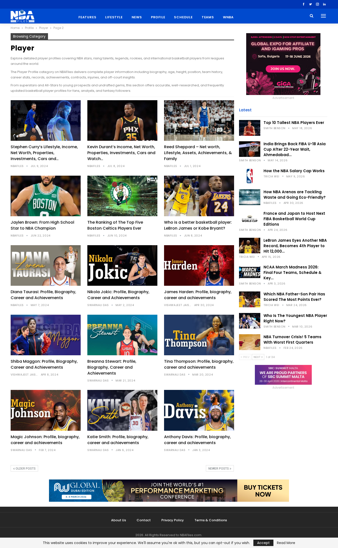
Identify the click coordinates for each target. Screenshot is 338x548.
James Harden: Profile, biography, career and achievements (198, 295)
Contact (144, 520)
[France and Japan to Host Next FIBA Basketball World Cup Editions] (249, 219)
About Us (118, 520)
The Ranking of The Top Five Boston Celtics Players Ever (115, 225)
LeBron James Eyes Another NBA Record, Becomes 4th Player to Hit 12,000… (295, 246)
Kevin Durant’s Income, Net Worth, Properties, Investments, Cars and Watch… (121, 153)
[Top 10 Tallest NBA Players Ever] (249, 128)
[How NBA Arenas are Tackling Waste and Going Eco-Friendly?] (249, 197)
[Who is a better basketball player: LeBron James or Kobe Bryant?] (199, 196)
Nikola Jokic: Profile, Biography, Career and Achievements (118, 295)
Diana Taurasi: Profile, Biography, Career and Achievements (43, 295)
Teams (208, 17)
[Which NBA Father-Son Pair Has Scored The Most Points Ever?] (249, 299)
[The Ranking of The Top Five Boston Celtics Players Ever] (122, 196)
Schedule (183, 17)
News (137, 17)
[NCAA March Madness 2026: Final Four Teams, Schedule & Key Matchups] (249, 272)
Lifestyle (113, 17)
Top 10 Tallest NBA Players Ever (294, 122)
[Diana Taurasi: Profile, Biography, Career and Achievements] (46, 265)
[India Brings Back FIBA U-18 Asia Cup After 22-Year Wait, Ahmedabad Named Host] (249, 149)
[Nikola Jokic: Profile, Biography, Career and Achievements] (122, 265)
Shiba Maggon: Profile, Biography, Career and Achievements (44, 364)
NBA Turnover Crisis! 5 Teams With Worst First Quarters (292, 339)
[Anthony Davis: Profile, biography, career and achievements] (199, 410)
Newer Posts (219, 468)
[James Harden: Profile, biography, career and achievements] (199, 265)
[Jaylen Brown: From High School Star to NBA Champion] (46, 196)
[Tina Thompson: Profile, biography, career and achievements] (199, 335)
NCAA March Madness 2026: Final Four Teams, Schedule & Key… (292, 272)
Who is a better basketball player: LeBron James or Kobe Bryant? (198, 225)
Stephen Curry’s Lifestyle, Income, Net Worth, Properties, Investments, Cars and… (44, 153)
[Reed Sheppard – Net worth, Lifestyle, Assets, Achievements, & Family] (199, 120)
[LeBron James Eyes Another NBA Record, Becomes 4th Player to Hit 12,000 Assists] (249, 246)
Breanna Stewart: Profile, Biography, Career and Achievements (111, 367)
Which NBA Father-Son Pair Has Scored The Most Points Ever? (294, 296)
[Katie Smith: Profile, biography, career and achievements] (122, 410)
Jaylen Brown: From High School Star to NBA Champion (42, 225)
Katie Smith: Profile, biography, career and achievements (117, 440)
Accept (263, 542)
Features (87, 17)
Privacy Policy (172, 520)
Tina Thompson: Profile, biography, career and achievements (199, 364)
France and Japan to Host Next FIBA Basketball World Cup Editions (294, 219)
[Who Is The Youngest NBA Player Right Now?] (249, 321)
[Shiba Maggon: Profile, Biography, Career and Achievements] (46, 335)
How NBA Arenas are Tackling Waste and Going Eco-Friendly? (295, 194)
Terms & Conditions (210, 520)
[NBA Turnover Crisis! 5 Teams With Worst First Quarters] (249, 342)
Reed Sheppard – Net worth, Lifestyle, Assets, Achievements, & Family (198, 153)
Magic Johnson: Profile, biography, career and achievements (45, 440)
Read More (286, 543)
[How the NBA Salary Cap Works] (249, 176)
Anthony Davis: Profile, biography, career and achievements (197, 440)
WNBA (228, 17)
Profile (158, 17)
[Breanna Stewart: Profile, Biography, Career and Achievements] (122, 335)
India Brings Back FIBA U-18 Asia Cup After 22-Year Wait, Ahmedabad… (295, 149)
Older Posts (25, 468)
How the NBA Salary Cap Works (294, 170)
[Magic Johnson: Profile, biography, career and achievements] (46, 410)
